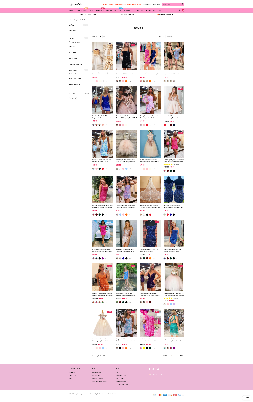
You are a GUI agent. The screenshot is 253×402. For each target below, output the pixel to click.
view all (85, 25)
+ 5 (177, 125)
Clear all (86, 93)
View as (94, 36)
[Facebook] (149, 369)
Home (70, 20)
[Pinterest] (153, 369)
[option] (88, 15)
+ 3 (106, 81)
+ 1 (153, 214)
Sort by (161, 36)
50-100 (73, 99)
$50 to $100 (75, 42)
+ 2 (130, 81)
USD (161, 375)
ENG (153, 375)
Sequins (76, 20)
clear (86, 38)
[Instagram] (158, 369)
